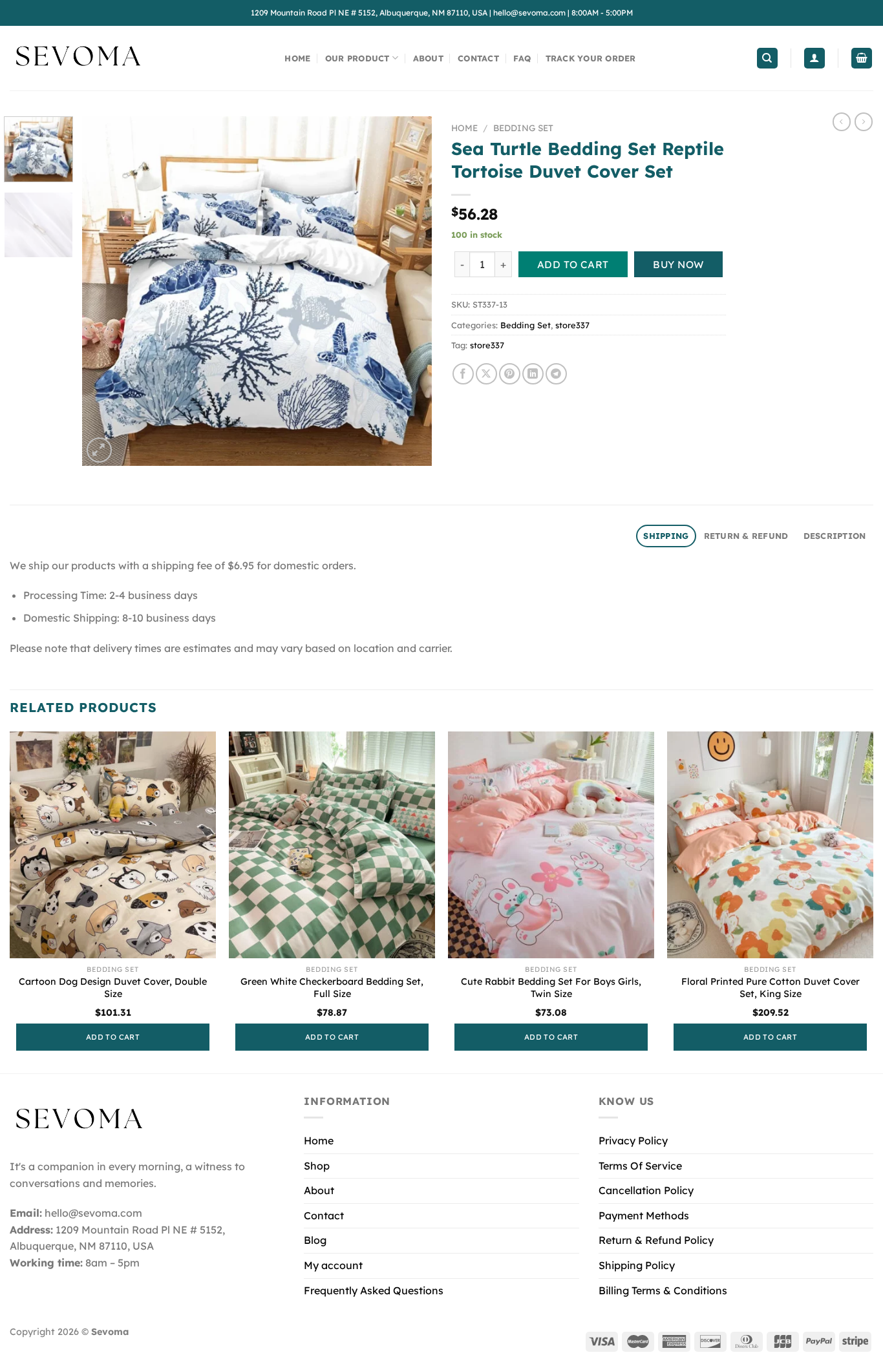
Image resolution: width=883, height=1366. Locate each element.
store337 (572, 325)
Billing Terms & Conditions (663, 1290)
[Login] (814, 58)
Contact (478, 58)
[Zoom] (99, 450)
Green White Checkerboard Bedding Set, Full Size (331, 988)
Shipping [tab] (665, 536)
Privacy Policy (633, 1140)
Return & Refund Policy (656, 1240)
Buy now (678, 264)
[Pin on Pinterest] (509, 373)
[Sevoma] (77, 58)
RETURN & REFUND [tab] (746, 536)
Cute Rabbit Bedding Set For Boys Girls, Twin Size (551, 988)
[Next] (408, 291)
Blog (315, 1240)
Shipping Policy (637, 1265)
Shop (317, 1165)
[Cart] (861, 58)
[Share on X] (486, 373)
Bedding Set (523, 127)
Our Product (357, 58)
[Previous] (105, 291)
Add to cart (573, 264)
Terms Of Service (640, 1165)
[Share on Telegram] (556, 373)
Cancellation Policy (646, 1190)
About (428, 58)
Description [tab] (834, 536)
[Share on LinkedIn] (533, 373)
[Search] (767, 58)
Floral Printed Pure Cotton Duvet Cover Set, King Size (770, 988)
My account (333, 1265)
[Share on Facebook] (463, 373)
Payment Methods (644, 1215)
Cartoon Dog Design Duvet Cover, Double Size (113, 988)
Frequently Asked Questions (373, 1290)
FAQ (522, 58)
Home (297, 58)
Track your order (591, 58)
